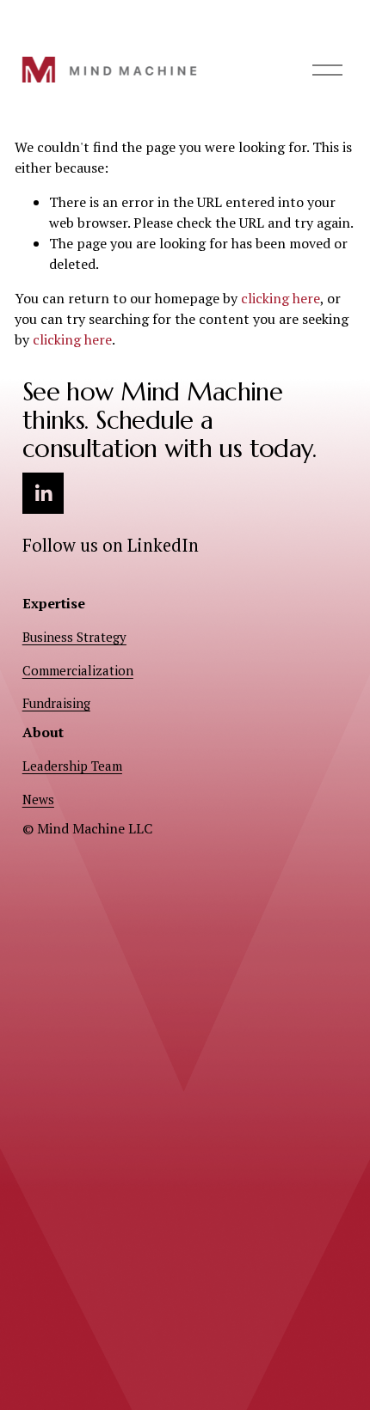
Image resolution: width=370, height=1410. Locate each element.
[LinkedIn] (43, 493)
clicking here (280, 298)
